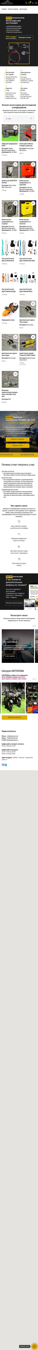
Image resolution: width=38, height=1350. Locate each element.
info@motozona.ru (12, 740)
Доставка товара (10, 642)
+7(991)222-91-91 (11, 738)
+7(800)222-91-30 (12, 736)
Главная (4, 9)
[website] (3, 765)
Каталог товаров (13, 9)
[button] (14, 603)
